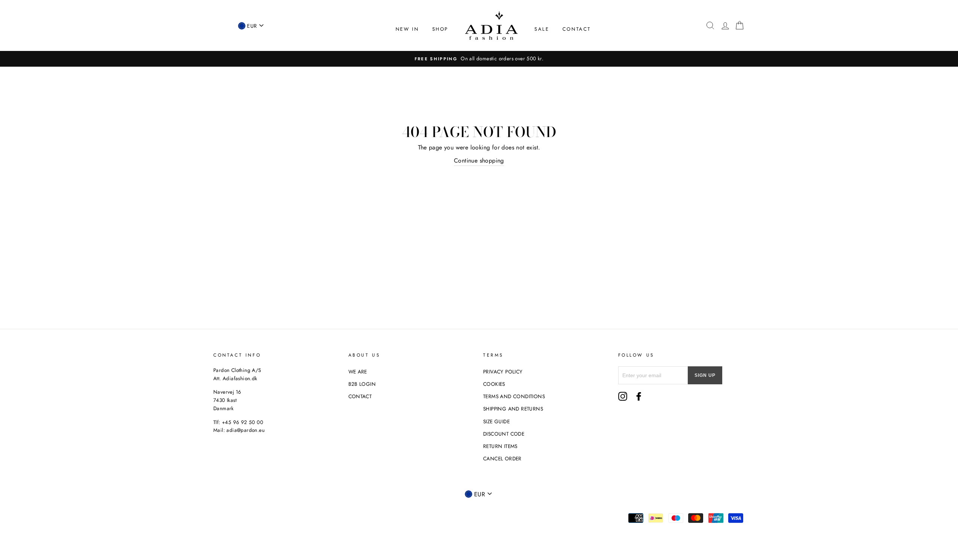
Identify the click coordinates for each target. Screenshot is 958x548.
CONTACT (576, 29)
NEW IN (407, 29)
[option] (479, 59)
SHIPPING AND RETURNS (513, 408)
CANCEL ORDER (502, 458)
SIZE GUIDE (496, 421)
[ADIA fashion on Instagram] (622, 396)
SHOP (440, 29)
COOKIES (494, 384)
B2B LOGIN (362, 384)
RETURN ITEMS (500, 446)
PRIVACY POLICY (503, 371)
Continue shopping (479, 160)
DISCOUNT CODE (503, 434)
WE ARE (357, 371)
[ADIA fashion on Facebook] (638, 396)
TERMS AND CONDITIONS (514, 396)
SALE (541, 29)
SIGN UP (705, 375)
